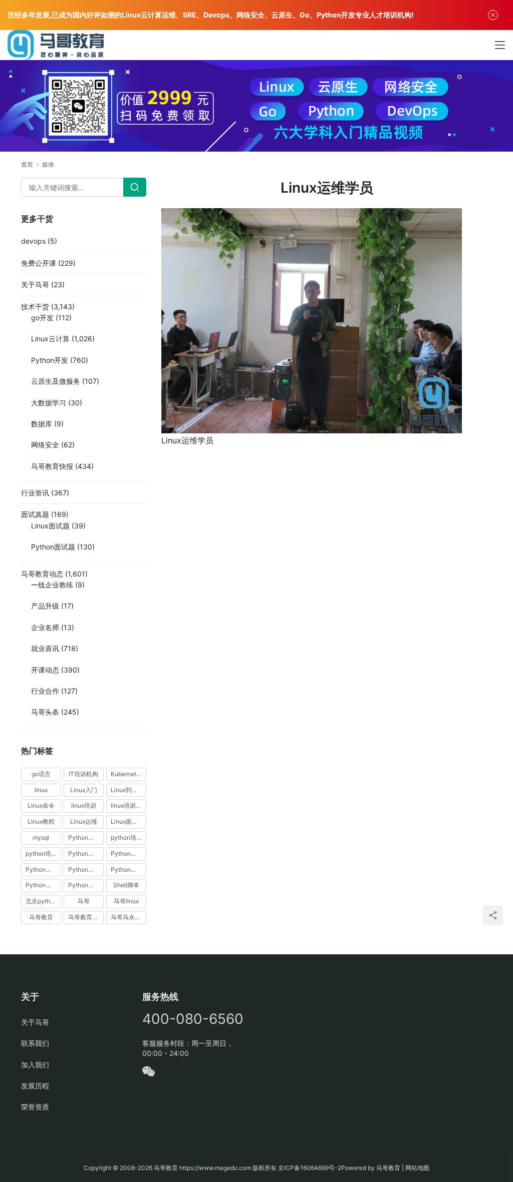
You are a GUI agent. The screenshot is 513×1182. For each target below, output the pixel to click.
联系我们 (35, 1043)
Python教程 (42, 869)
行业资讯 (35, 492)
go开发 (42, 317)
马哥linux (126, 901)
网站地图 (417, 1167)
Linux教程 (41, 821)
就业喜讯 (45, 648)
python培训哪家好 (128, 837)
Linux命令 (41, 805)
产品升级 (45, 606)
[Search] (134, 187)
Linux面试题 (50, 525)
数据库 (41, 423)
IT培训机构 (83, 774)
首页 (27, 164)
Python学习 (84, 853)
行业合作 (45, 691)
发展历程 (35, 1085)
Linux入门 (83, 790)
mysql (41, 837)
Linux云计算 (50, 338)
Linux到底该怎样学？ (128, 790)
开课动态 (45, 670)
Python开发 (49, 360)
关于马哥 (35, 284)
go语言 (41, 774)
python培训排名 (43, 853)
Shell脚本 (126, 885)
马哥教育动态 (42, 573)
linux (41, 790)
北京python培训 (43, 901)
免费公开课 (38, 263)
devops (33, 241)
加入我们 (35, 1064)
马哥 (84, 901)
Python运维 (42, 885)
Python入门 (84, 837)
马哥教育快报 (52, 466)
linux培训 (83, 805)
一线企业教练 (52, 584)
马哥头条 (45, 712)
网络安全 (45, 444)
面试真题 (35, 514)
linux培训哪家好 (128, 805)
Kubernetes (127, 774)
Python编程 (127, 869)
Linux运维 (83, 821)
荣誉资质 (35, 1106)
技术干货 (35, 306)
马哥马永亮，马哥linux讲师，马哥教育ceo (128, 917)
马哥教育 (41, 917)
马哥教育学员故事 (86, 917)
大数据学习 (48, 402)
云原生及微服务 (55, 381)
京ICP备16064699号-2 (309, 1167)
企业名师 (45, 627)
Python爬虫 (84, 869)
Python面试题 (53, 546)
